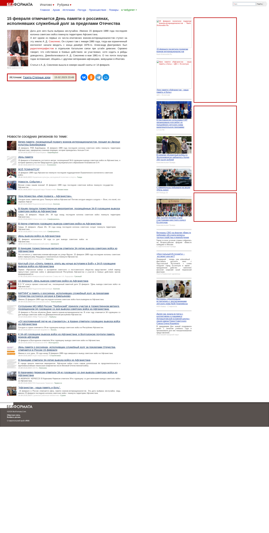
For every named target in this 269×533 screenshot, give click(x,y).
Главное (45, 10)
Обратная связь (13, 415)
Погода (82, 10)
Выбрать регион (13, 417)
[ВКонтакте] (84, 77)
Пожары (114, 10)
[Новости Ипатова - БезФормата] (17, 3)
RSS (27, 421)
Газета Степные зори (36, 77)
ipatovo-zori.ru (17, 68)
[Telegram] (98, 77)
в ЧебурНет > (129, 10)
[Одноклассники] (91, 77)
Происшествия (97, 10)
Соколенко (54, 41)
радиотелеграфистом (42, 48)
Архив (56, 10)
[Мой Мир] (105, 77)
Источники (69, 10)
